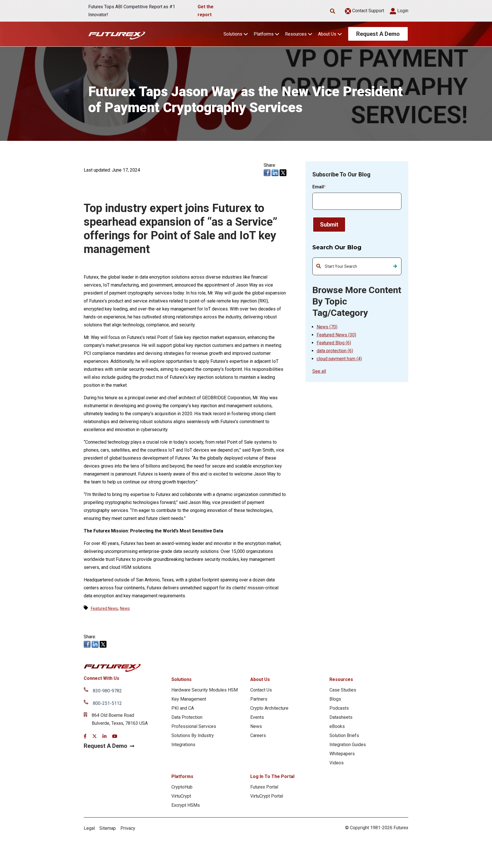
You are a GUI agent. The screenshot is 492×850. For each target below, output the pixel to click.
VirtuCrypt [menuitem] (181, 796)
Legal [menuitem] (89, 828)
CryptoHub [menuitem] (181, 787)
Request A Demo (378, 33)
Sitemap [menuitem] (107, 828)
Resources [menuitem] (341, 679)
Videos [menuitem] (336, 762)
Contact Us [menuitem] (261, 690)
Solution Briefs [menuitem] (344, 735)
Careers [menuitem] (258, 735)
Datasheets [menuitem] (340, 717)
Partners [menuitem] (258, 699)
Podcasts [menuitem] (339, 708)
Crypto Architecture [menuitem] (269, 708)
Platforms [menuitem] (182, 776)
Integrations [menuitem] (183, 744)
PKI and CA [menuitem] (182, 708)
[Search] (395, 266)
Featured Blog (334, 342)
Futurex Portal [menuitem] (264, 787)
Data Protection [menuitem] (186, 717)
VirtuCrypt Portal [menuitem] (266, 796)
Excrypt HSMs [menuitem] (185, 805)
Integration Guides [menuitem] (347, 744)
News (327, 327)
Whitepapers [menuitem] (342, 753)
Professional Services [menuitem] (193, 726)
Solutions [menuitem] (181, 679)
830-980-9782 (107, 690)
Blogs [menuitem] (335, 699)
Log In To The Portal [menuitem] (272, 776)
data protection (335, 350)
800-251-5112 (107, 703)
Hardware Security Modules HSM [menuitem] (204, 690)
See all (319, 371)
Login (402, 10)
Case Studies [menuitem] (342, 690)
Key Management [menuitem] (188, 699)
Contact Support (367, 10)
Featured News (336, 334)
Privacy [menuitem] (127, 828)
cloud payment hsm (339, 358)
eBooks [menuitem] (337, 726)
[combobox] (356, 266)
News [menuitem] (256, 726)
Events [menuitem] (257, 717)
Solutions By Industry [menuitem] (192, 735)
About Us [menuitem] (260, 679)
